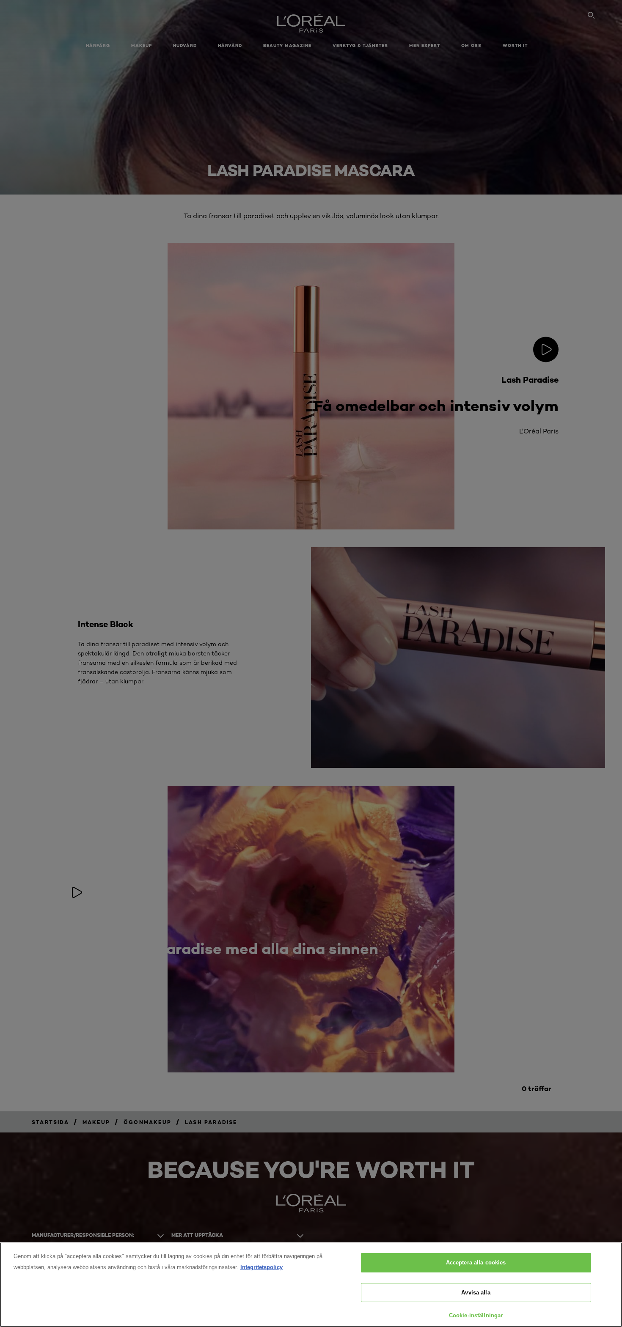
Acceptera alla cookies (476, 1262)
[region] (311, 1284)
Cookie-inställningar (476, 1315)
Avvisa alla (475, 1292)
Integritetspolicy (261, 1267)
